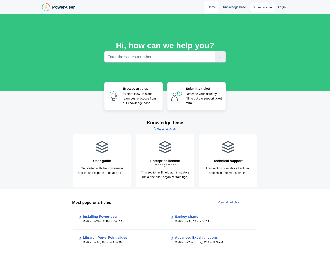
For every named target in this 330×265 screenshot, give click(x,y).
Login (282, 7)
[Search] (220, 57)
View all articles (165, 128)
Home (212, 7)
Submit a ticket (263, 7)
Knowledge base (234, 7)
